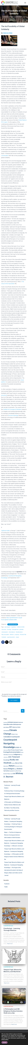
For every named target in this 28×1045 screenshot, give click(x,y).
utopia (17, 637)
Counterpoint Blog (12, 624)
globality (21, 629)
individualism (5, 632)
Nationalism (6, 766)
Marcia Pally (18, 763)
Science (19, 769)
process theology (13, 415)
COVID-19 (18, 747)
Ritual (15, 768)
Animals (15, 722)
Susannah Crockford (14, 770)
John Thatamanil (14, 757)
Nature (11, 766)
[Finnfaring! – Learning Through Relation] (14, 915)
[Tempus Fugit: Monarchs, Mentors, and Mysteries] (14, 956)
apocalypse (7, 627)
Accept (4, 1042)
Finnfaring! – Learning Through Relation (12, 929)
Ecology (9, 629)
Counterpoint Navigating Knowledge (10, 743)
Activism (10, 722)
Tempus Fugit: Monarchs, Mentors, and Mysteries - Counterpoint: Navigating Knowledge (14, 843)
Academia (5, 722)
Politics (20, 766)
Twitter (6, 886)
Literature (13, 763)
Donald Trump (19, 750)
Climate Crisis (14, 734)
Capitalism (13, 627)
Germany (6, 754)
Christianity (6, 730)
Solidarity (4, 637)
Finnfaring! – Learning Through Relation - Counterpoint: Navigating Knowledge (13, 821)
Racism (6, 769)
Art (10, 727)
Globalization (10, 754)
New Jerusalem (5, 634)
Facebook (6, 883)
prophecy (17, 634)
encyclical (4, 395)
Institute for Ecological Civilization (12, 409)
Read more (10, 943)
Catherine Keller (8, 33)
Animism (20, 722)
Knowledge (7, 760)
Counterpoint (15, 737)
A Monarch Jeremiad (17, 845)
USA (14, 773)
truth (11, 773)
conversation (4, 155)
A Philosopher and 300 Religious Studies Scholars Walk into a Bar (14, 856)
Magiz (5, 832)
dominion (4, 629)
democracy (6, 750)
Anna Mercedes (8, 724)
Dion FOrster (11, 750)
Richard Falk (23, 634)
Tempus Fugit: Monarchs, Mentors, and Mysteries (13, 970)
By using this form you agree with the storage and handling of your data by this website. (14, 695)
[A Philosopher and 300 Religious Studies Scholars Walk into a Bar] (14, 996)
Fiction (22, 752)
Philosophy (17, 766)
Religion (11, 769)
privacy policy (4, 1039)
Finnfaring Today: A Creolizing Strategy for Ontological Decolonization (13, 826)
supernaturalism (11, 637)
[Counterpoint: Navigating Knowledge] (10, 3)
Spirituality (6, 770)
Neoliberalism (19, 632)
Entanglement (15, 629)
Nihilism (12, 634)
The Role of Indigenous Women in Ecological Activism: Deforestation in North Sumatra (12, 835)
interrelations (12, 632)
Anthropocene (17, 724)
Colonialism (7, 737)
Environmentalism (15, 752)
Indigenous (17, 754)
